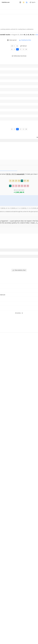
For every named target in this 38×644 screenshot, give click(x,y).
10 (19, 186)
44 (27, 180)
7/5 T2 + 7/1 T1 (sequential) (15, 174)
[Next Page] (23, 49)
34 (22, 180)
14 (13, 180)
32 (19, 180)
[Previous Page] (14, 49)
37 (25, 180)
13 (25, 186)
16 (27, 186)
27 (16, 180)
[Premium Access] (23, 2)
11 (22, 186)
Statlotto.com (6, 2)
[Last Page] (26, 49)
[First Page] (12, 49)
